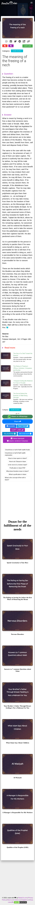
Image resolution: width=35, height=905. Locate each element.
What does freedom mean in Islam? (17, 471)
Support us (25, 900)
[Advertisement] (17, 498)
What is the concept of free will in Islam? (15, 479)
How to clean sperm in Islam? (17, 458)
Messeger (24, 434)
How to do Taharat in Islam (17, 461)
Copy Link (27, 46)
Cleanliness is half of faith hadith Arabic (17, 449)
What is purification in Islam (17, 474)
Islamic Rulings (17, 50)
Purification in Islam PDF (17, 468)
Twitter (22, 426)
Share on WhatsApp (19, 416)
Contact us (17, 900)
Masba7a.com (22, 897)
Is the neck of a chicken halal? (17, 465)
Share (16, 421)
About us (10, 900)
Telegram (9, 434)
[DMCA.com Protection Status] (20, 902)
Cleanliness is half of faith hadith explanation (15, 454)
